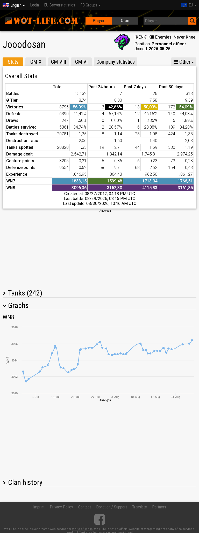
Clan (125, 20)
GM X (35, 62)
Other (184, 62)
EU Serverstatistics (59, 5)
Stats (13, 62)
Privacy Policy (61, 507)
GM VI (81, 62)
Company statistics (115, 62)
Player (99, 20)
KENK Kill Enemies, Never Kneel (165, 37)
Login (34, 5)
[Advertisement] (99, 249)
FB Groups (88, 5)
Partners (159, 507)
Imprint (39, 507)
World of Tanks (82, 529)
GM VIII (58, 62)
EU (191, 5)
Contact (84, 507)
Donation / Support (111, 507)
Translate (139, 507)
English (16, 5)
